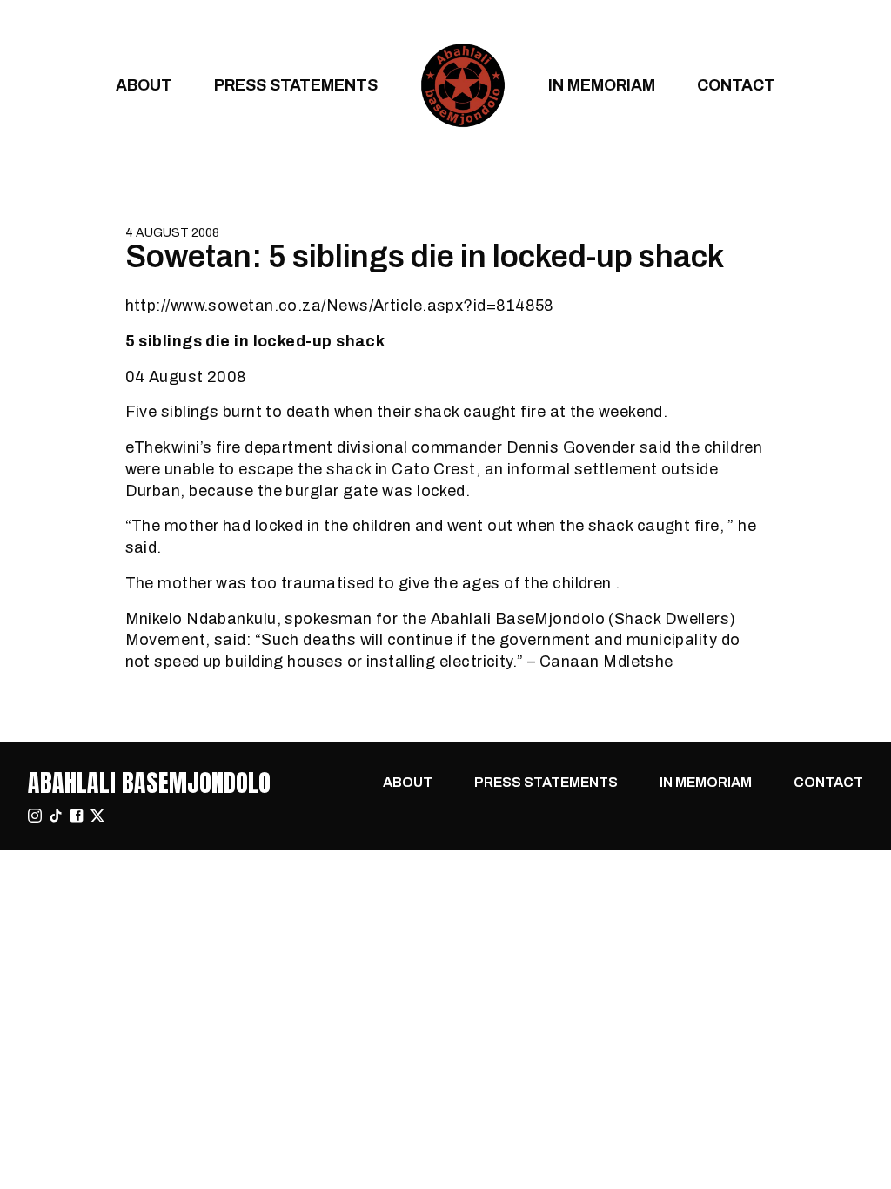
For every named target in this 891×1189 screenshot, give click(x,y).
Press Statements (296, 85)
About (144, 85)
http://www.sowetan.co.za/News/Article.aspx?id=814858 (339, 305)
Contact (736, 85)
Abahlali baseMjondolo (149, 782)
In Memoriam (601, 85)
